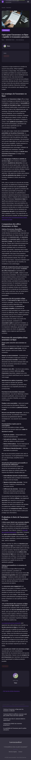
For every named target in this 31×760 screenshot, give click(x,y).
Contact (20, 751)
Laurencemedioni (15, 742)
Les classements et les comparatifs (11, 623)
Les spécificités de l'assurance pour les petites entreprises (14, 728)
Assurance (8, 7)
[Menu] (28, 1)
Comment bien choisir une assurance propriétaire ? (12, 724)
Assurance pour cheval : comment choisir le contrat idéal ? (14, 719)
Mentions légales (13, 751)
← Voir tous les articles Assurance (11, 691)
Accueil (3, 7)
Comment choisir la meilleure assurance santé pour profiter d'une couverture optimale (15, 714)
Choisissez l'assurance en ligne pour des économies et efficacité (13, 710)
